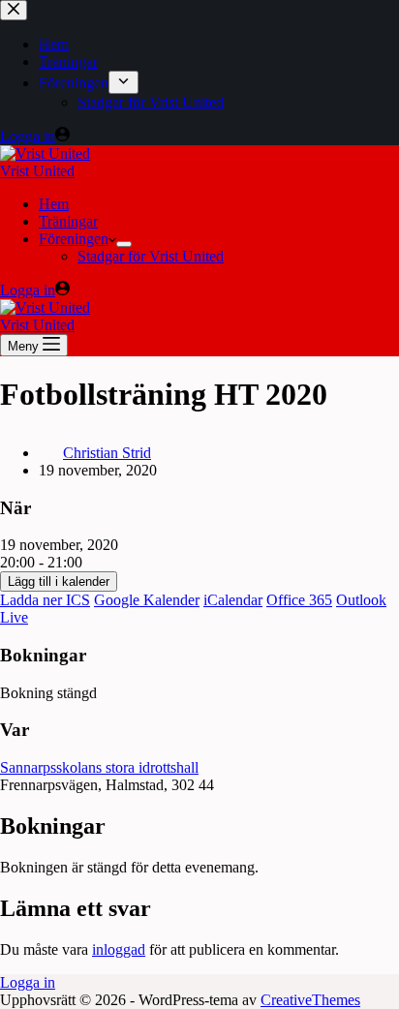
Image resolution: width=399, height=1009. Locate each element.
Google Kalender (147, 600)
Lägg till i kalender (58, 581)
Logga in (27, 982)
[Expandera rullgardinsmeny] (124, 244)
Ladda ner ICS (45, 600)
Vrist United (37, 171)
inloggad (118, 949)
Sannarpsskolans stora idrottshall (99, 767)
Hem (54, 204)
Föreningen (73, 238)
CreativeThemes (310, 1000)
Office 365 (299, 600)
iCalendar (232, 600)
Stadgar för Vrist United (150, 256)
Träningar (68, 221)
